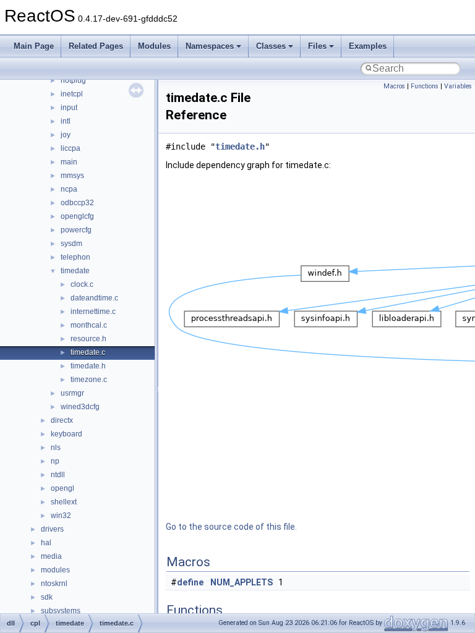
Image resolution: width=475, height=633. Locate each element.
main (69, 162)
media (51, 556)
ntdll (58, 474)
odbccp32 (77, 202)
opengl (62, 488)
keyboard (66, 434)
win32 (61, 515)
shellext (64, 502)
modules (55, 570)
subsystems (60, 610)
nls (56, 447)
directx (62, 420)
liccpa (70, 148)
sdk (47, 597)
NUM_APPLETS (241, 582)
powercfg (76, 230)
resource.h (88, 338)
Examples (368, 46)
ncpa (69, 189)
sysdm (71, 243)
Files (317, 46)
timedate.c (88, 352)
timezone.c (89, 379)
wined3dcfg (80, 406)
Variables (458, 86)
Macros (394, 86)
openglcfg (77, 216)
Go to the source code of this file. (231, 527)
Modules (154, 46)
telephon (75, 257)
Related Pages (96, 46)
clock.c (82, 284)
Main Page (34, 46)
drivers (52, 529)
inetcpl (72, 94)
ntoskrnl (54, 583)
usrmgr (72, 393)
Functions (425, 86)
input (69, 107)
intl (66, 121)
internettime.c (93, 311)
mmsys (72, 175)
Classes (271, 46)
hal (46, 542)
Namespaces (210, 46)
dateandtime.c (94, 298)
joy (66, 134)
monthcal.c (89, 325)
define (190, 582)
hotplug (73, 80)
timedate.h (88, 366)
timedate (75, 270)
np (55, 461)
